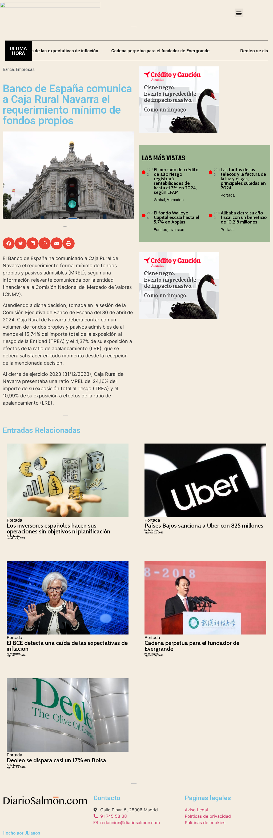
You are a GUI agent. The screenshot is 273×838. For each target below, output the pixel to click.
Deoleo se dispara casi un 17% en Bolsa (56, 760)
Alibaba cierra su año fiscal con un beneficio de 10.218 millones (244, 217)
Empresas (25, 69)
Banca (8, 69)
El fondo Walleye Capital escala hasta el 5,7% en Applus (176, 217)
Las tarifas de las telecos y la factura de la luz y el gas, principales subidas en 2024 (243, 178)
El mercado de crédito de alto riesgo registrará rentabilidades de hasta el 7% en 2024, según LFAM (176, 181)
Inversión (176, 230)
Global (159, 200)
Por (13, 536)
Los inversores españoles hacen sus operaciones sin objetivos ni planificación (58, 528)
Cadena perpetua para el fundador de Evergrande (137, 50)
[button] (239, 13)
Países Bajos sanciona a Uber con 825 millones (203, 525)
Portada (228, 195)
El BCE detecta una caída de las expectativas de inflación (67, 645)
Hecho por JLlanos (21, 833)
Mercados (175, 200)
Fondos (160, 230)
